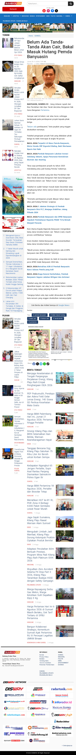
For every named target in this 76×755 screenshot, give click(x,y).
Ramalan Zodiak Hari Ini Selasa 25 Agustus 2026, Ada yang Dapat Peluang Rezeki (18, 159)
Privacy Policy (43, 657)
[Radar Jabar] (61, 721)
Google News (63, 305)
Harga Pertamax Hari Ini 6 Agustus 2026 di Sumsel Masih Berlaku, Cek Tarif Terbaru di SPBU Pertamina (40, 612)
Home (31, 36)
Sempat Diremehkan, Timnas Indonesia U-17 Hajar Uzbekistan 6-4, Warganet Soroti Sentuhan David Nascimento (13, 268)
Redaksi (41, 659)
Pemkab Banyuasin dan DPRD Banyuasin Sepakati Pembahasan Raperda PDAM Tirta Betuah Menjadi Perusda (49, 220)
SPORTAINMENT (40, 16)
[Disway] (14, 689)
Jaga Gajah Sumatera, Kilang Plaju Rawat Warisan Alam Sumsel (38, 520)
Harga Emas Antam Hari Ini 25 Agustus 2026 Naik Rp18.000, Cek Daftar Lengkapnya (19, 70)
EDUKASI (32, 16)
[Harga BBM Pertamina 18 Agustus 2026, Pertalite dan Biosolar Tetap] (65, 490)
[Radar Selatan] (38, 740)
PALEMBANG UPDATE (9, 21)
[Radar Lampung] (14, 708)
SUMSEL (67, 16)
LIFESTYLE (16, 16)
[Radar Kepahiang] (14, 727)
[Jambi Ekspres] (38, 702)
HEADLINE (7, 16)
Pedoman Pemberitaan (46, 665)
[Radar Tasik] (61, 689)
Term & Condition (45, 663)
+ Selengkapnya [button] (67, 746)
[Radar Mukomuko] (61, 727)
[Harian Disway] (38, 689)
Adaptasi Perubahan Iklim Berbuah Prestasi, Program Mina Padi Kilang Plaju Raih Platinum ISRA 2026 (41, 554)
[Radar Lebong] (38, 734)
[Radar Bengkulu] (14, 734)
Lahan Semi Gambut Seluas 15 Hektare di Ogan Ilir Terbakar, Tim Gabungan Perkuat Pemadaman (19, 131)
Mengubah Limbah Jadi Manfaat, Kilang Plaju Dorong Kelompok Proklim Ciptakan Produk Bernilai (41, 536)
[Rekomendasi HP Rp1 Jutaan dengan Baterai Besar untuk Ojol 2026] (7, 42)
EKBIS (48, 16)
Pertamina (45, 110)
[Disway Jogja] (61, 715)
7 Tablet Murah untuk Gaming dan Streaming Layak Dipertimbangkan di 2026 (13, 253)
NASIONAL (59, 16)
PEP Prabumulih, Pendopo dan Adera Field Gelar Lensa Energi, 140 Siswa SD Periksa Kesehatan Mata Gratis (40, 399)
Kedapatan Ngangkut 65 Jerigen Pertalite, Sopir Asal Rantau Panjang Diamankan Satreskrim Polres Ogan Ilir (39, 471)
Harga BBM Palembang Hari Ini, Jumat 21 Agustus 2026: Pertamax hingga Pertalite (40, 418)
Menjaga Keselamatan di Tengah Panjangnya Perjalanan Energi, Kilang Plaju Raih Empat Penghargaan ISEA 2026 (40, 379)
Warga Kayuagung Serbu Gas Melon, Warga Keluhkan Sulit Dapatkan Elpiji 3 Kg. (40, 594)
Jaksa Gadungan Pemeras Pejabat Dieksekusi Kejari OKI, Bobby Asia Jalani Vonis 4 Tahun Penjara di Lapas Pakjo (19, 364)
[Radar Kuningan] (14, 715)
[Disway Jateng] (38, 708)
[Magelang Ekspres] (61, 708)
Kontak (41, 655)
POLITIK (53, 16)
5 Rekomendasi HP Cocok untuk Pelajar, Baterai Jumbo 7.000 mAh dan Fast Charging (13, 293)
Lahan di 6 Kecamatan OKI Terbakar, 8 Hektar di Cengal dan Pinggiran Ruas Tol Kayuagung (13, 306)
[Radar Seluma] (61, 734)
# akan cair (32, 318)
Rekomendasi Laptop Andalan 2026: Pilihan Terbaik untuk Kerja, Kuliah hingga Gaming (13, 281)
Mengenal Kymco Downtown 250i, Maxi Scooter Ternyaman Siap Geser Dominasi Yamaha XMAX (13, 240)
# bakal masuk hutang (58, 315)
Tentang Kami (43, 661)
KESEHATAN (25, 16)
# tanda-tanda (57, 318)
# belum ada (45, 318)
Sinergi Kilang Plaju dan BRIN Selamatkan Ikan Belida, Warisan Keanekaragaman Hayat (39, 436)
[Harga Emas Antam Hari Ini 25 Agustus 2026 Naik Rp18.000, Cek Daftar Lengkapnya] (7, 66)
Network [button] (13, 9)
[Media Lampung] (14, 695)
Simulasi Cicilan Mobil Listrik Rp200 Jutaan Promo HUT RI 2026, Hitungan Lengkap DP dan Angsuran (19, 99)
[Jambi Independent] (14, 702)
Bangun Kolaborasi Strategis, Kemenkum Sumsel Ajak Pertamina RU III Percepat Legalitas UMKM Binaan (40, 632)
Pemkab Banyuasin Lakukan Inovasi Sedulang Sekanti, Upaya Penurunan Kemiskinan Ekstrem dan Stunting (47, 156)
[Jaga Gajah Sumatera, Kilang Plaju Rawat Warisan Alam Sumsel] (65, 522)
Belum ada (32, 126)
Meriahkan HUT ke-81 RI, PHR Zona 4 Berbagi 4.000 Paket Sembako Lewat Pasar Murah (40, 505)
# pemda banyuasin (39, 315)
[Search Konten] (70, 3)
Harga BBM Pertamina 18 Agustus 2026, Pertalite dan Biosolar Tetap (40, 488)
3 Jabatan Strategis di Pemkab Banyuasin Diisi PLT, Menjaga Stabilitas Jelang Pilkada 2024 (47, 209)
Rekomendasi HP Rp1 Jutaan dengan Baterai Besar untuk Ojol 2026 (19, 45)
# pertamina (33, 322)
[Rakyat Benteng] (14, 740)
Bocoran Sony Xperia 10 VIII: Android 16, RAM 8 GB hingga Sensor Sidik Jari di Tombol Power (19, 396)
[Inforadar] (61, 702)
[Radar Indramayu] (38, 695)
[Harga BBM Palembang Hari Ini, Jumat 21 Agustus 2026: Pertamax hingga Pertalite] (65, 418)
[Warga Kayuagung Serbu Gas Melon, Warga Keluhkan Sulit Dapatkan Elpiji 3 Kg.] (65, 594)
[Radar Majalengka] (38, 715)
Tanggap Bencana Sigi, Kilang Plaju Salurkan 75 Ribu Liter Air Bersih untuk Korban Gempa (40, 453)
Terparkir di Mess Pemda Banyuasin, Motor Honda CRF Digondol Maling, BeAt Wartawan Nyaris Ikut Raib (49, 146)
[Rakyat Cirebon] (61, 695)
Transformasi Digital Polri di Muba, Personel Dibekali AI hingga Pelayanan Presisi (19, 457)
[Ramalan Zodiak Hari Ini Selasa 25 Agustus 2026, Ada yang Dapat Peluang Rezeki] (7, 155)
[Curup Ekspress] (38, 727)
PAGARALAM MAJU (21, 21)
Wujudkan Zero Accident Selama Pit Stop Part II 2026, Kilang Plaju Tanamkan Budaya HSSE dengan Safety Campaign (40, 575)
